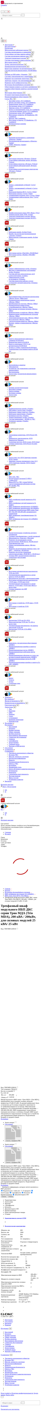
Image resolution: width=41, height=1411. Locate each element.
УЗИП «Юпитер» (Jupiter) (17, 144)
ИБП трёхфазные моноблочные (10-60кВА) (23, 506)
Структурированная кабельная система (22, 484)
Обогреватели (13, 367)
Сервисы (12, 739)
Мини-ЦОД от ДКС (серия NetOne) (21, 482)
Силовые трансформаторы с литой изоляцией (24, 536)
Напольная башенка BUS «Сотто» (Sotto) (23, 192)
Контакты (8, 1323)
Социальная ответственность (19, 774)
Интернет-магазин (7, 784)
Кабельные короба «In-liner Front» (20, 232)
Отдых (11, 681)
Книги (11, 678)
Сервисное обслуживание (17, 737)
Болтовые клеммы (15, 393)
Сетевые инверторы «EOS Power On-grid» (23, 444)
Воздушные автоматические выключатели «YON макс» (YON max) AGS (23, 581)
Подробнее (4, 1119)
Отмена (10, 1196)
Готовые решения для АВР (18, 589)
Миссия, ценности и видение (19, 756)
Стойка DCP (13, 480)
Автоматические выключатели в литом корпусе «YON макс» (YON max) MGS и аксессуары (23, 585)
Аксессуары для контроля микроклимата (22, 374)
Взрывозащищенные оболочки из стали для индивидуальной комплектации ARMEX (23, 656)
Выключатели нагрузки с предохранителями (24, 578)
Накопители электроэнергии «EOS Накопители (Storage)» (21, 439)
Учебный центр (14, 744)
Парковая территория (16, 719)
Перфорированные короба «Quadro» (21, 408)
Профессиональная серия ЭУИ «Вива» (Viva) (24, 213)
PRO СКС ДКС (14, 477)
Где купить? (9, 1124)
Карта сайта (10, 1395)
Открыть (4, 5)
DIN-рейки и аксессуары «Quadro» (20, 410)
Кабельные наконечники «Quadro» (20, 414)
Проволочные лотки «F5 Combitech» (21, 104)
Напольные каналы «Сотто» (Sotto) (21, 193)
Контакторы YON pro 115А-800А (20, 629)
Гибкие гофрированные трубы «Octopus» (23, 268)
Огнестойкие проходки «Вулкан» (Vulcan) (23, 164)
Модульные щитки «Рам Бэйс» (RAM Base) (23, 253)
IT (5, 792)
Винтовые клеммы (15, 389)
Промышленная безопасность (19, 762)
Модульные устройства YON (19, 606)
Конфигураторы (14, 730)
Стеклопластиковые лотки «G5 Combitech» (23, 111)
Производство (13, 721)
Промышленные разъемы (17, 124)
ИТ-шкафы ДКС (14, 485)
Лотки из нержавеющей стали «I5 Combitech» (24, 109)
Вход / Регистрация (9, 787)
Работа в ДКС (13, 763)
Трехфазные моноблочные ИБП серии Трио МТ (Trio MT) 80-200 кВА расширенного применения (23, 511)
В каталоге (4, 1406)
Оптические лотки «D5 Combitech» (21, 113)
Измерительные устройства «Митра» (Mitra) (24, 312)
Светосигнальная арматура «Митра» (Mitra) (23, 321)
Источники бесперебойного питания (17, 892)
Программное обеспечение (18, 735)
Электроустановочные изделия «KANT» (22, 218)
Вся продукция (10, 46)
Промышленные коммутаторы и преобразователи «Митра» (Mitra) (21, 306)
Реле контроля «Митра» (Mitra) (19, 319)
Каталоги (12, 728)
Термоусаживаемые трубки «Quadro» (21, 417)
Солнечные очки (14, 683)
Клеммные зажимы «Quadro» (19, 421)
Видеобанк (12, 765)
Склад (11, 716)
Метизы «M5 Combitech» (17, 118)
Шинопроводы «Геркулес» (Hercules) (21, 538)
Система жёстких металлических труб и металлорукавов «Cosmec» (22, 275)
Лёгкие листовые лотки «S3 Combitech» (22, 102)
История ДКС (13, 755)
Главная (8, 889)
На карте (8, 834)
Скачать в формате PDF (13, 1140)
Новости (12, 760)
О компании (9, 751)
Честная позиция (14, 776)
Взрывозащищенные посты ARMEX (21, 650)
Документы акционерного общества (21, 753)
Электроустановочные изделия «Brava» (22, 216)
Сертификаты (13, 741)
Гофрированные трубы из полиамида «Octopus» (17, 278)
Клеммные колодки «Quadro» (19, 416)
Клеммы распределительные (18, 388)
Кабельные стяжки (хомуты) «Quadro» (22, 412)
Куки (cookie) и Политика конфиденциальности (17, 1393)
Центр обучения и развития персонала (22, 769)
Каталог (8, 890)
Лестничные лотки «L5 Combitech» (21, 106)
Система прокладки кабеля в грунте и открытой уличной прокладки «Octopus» (23, 282)
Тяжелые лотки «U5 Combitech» (19, 108)
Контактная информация (17, 758)
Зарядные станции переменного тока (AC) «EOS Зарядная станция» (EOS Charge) (23, 462)
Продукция (8, 1320)
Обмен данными (14, 732)
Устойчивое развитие (16, 779)
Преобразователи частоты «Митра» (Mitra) (23, 304)
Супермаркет (13, 718)
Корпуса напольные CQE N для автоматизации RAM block (19, 345)
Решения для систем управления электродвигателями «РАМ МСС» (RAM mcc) (24, 553)
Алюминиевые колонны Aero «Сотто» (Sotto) (24, 195)
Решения (8, 1325)
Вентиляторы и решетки (17, 365)
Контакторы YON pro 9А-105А (19, 620)
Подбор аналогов (14, 734)
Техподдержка (14, 742)
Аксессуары (13, 395)
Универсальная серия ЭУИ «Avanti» (21, 214)
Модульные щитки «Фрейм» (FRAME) (22, 255)
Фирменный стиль (15, 767)
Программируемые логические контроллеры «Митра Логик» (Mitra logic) (24, 297)
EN (6, 790)
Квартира (12, 711)
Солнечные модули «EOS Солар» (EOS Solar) (24, 442)
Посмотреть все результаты (10, 1409)
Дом (10, 709)
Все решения (9, 699)
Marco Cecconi (13, 778)
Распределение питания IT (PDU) (20, 478)
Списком (8, 832)
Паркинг (12, 714)
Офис (11, 712)
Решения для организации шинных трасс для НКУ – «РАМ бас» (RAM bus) (24, 549)
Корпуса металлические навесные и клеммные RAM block (21, 339)
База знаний (13, 726)
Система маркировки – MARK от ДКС (22, 419)
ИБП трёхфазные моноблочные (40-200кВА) (24, 508)
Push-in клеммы (14, 391)
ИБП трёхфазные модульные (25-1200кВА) (23, 519)
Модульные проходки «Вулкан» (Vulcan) (22, 158)
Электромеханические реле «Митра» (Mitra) (24, 318)
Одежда (11, 680)
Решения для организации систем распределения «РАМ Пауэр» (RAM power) (23, 540)
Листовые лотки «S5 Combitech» (20, 101)
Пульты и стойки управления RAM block (23, 347)
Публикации (13, 771)
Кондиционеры (14, 372)
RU (2, 809)
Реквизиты (12, 772)
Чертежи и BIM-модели (17, 746)
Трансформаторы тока (16, 543)
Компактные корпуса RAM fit (19, 342)
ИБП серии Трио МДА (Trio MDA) (17, 896)
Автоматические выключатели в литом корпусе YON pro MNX (22, 575)
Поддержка (9, 725)
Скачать (4, 1196)
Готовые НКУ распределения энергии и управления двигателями (22, 556)
